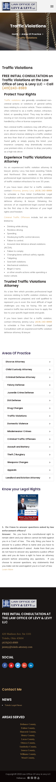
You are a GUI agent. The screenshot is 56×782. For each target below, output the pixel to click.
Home (15, 34)
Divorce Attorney (15, 361)
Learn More (7, 569)
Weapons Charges (17, 462)
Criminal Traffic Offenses (17, 217)
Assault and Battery (18, 446)
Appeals (11, 470)
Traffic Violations (17, 415)
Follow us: (21, 778)
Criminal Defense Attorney (20, 377)
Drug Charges (15, 408)
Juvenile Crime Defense (20, 392)
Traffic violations (12, 100)
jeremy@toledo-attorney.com (17, 646)
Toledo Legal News (13, 705)
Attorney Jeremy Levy (23, 190)
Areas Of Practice (31, 34)
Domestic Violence (17, 423)
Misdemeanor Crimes (19, 431)
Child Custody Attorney (19, 369)
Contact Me (12, 689)
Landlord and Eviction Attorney (23, 477)
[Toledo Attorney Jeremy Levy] (19, 6)
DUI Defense (14, 400)
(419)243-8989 (14, 88)
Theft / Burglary (16, 454)
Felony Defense (15, 384)
